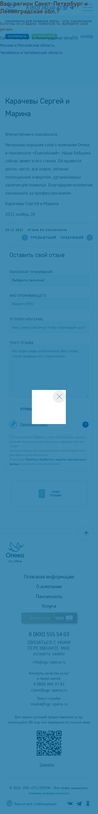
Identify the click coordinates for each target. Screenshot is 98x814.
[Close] (59, 396)
